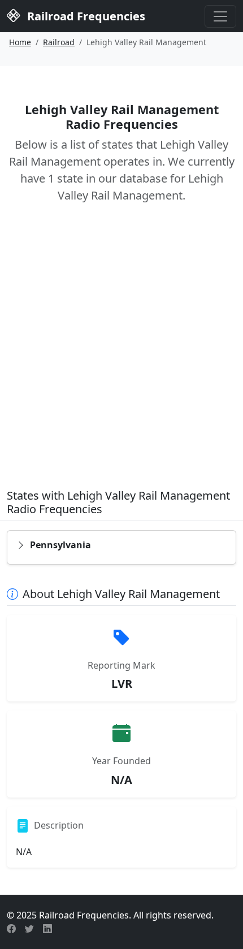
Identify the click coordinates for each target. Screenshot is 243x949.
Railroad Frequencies (84, 16)
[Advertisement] (121, 353)
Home (20, 42)
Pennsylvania (60, 545)
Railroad (59, 42)
